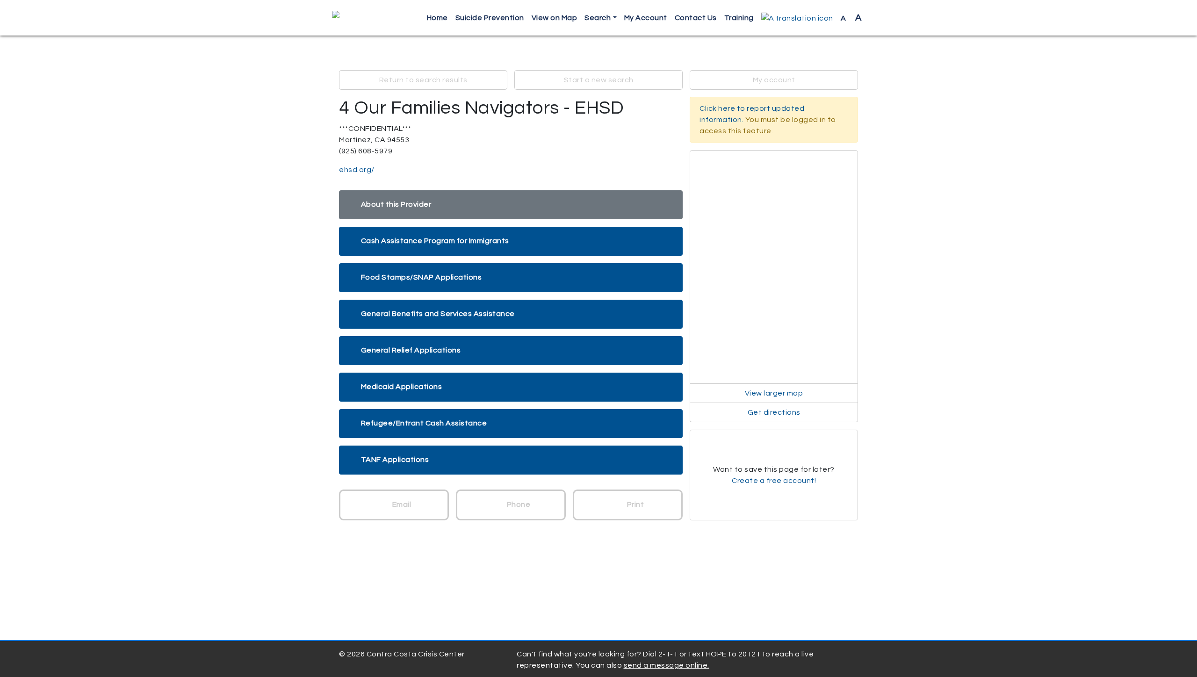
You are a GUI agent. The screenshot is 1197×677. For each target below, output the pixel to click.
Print (634, 504)
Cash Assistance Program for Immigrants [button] (435, 241)
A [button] (851, 17)
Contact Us (696, 18)
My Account (645, 18)
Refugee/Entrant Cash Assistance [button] (424, 423)
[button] (797, 18)
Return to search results (423, 80)
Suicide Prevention (489, 18)
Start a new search (599, 80)
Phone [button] (517, 504)
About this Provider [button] (396, 204)
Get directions (774, 412)
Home (437, 18)
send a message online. (666, 665)
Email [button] (400, 504)
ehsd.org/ (357, 169)
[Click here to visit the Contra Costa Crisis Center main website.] (362, 17)
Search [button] (597, 18)
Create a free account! (774, 480)
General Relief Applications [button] (411, 350)
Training (739, 18)
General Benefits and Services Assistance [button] (438, 313)
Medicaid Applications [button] (401, 386)
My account (774, 80)
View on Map (554, 18)
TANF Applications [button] (395, 459)
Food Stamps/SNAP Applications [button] (421, 277)
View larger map (774, 393)
